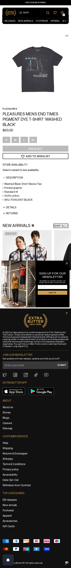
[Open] (8, 560)
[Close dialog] (67, 263)
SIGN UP (52, 293)
